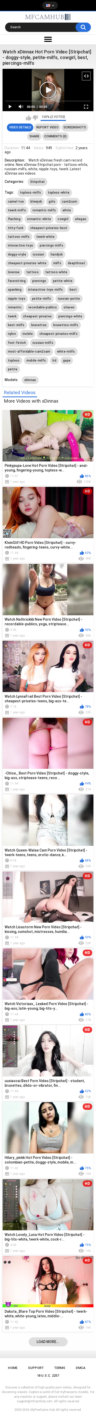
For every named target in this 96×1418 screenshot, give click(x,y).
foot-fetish (17, 343)
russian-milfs (43, 343)
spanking (15, 289)
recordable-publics (42, 307)
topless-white (59, 192)
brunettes (39, 325)
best (73, 289)
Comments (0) (55, 136)
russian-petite (69, 298)
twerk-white (45, 237)
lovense (14, 272)
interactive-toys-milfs (45, 289)
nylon (12, 334)
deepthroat (76, 263)
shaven (68, 307)
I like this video (28, 117)
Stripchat (37, 182)
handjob (57, 254)
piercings (39, 281)
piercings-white (70, 316)
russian (38, 254)
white (66, 210)
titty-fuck (16, 228)
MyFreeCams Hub (42, 1410)
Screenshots (74, 127)
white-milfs (66, 351)
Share (34, 136)
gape (66, 360)
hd (54, 360)
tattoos (32, 272)
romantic (15, 307)
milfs (57, 263)
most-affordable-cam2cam (29, 351)
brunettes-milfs (65, 325)
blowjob (36, 201)
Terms (59, 1368)
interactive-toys (20, 245)
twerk (12, 316)
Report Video (47, 127)
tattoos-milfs (19, 237)
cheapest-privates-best (49, 228)
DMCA (81, 1368)
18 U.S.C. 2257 (48, 1375)
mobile (28, 334)
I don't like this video (35, 117)
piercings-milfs (51, 245)
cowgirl (63, 219)
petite (13, 369)
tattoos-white (56, 272)
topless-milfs (30, 192)
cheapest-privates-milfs (58, 334)
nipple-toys (16, 298)
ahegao (80, 219)
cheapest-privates (37, 316)
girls (52, 201)
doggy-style (17, 254)
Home (12, 1368)
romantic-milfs (44, 210)
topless (14, 360)
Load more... (48, 1342)
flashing (14, 219)
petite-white (63, 281)
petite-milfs (41, 298)
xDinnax (30, 380)
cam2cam (69, 201)
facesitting (17, 281)
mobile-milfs (36, 360)
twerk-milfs (17, 210)
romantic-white (39, 219)
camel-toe (16, 201)
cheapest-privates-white (27, 263)
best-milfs (16, 325)
